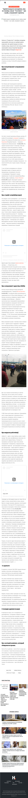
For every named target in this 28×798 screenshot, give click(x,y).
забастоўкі (8, 670)
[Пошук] (20, 2)
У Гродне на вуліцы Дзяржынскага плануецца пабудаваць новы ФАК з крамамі (12, 723)
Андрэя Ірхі (18, 49)
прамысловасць (17, 670)
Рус (24, 2)
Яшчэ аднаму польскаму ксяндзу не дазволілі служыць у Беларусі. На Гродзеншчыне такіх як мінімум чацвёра (12, 736)
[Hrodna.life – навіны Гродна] (5, 2)
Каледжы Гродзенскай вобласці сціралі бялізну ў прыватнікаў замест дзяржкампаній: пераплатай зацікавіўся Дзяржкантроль (13, 765)
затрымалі (15, 138)
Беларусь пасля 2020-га (14, 6)
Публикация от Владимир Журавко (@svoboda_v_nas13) (15, 259)
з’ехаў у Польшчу (19, 178)
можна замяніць (19, 263)
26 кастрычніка (21, 291)
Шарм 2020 (5, 493)
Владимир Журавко (14, 496)
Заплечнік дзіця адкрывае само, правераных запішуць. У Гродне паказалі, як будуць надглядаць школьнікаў (13, 751)
